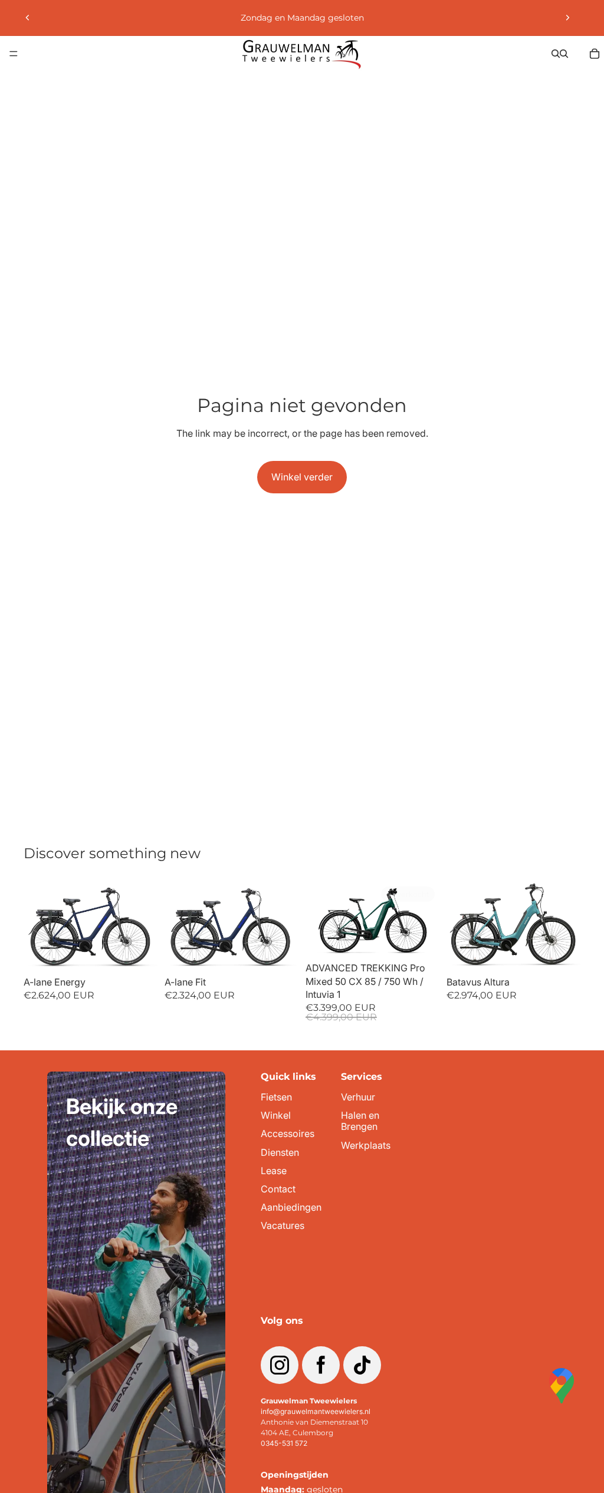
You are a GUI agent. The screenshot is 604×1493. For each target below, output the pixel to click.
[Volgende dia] (567, 18)
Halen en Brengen (360, 1121)
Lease (274, 1170)
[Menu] (13, 53)
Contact (278, 1189)
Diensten (280, 1152)
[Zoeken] (556, 54)
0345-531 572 (284, 1443)
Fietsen (276, 1097)
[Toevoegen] (139, 952)
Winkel (276, 1115)
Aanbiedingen (291, 1207)
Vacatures (282, 1225)
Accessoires (287, 1133)
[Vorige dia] (28, 18)
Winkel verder (302, 477)
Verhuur (358, 1097)
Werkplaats (365, 1145)
